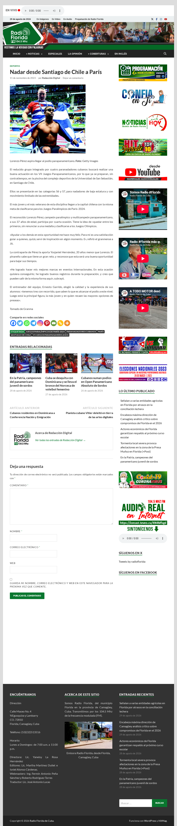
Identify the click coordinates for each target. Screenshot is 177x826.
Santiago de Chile (21, 335)
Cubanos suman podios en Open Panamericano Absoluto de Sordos (96, 381)
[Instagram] (161, 19)
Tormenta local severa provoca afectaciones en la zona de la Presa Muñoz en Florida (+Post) (140, 447)
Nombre (16, 531)
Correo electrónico (25, 547)
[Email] (54, 323)
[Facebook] (156, 19)
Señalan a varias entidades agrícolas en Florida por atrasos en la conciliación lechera (141, 404)
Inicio (16, 53)
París (101, 331)
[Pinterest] (47, 323)
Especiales (55, 53)
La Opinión (75, 53)
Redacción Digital (51, 78)
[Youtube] (166, 19)
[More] (67, 323)
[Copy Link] (60, 323)
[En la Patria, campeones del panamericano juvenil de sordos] (26, 374)
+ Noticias (32, 53)
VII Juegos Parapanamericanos (50, 335)
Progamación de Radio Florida (89, 19)
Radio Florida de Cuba (42, 820)
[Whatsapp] (27, 323)
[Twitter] (20, 323)
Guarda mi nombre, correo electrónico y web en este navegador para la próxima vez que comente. (61, 585)
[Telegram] (33, 323)
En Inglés (121, 53)
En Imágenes (43, 19)
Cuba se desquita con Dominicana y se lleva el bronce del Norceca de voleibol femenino (61, 383)
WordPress (150, 820)
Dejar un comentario (73, 78)
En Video (56, 19)
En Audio (67, 19)
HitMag (163, 820)
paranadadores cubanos (81, 331)
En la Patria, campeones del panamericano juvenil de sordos (25, 381)
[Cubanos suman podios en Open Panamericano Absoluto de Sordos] (97, 374)
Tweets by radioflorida (132, 561)
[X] (152, 19)
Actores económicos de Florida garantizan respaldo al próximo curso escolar (142, 433)
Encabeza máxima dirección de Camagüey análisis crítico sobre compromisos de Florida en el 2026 (141, 419)
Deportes (15, 66)
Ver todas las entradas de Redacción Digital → (60, 440)
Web (12, 563)
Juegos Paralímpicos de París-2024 (45, 331)
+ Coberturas (97, 53)
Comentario (19, 485)
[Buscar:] (143, 803)
